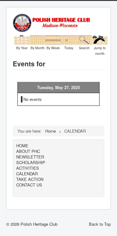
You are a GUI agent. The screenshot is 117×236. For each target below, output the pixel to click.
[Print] (95, 37)
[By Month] (37, 39)
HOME (22, 146)
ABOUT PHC (28, 151)
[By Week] (53, 39)
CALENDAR (27, 174)
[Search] (84, 39)
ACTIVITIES (27, 168)
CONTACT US (29, 185)
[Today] (68, 39)
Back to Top (100, 224)
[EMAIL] (101, 37)
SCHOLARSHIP (30, 162)
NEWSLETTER (30, 157)
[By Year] (22, 39)
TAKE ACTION (29, 179)
